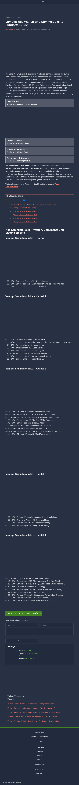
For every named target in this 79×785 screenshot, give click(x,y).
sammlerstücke (33, 613)
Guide (20, 613)
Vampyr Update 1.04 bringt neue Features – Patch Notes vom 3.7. (31, 708)
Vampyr (11, 646)
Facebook (39, 751)
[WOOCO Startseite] (8, 2)
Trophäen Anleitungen (39, 737)
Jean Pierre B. (9, 29)
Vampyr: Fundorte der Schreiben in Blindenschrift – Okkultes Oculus (32, 717)
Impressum (39, 764)
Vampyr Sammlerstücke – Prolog (25, 208)
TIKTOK (39, 755)
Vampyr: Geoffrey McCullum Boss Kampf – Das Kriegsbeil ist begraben (33, 721)
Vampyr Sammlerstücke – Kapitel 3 (25, 218)
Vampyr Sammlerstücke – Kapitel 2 (25, 215)
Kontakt (39, 774)
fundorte (11, 613)
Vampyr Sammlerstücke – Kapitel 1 (25, 211)
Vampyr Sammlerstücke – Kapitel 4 (25, 222)
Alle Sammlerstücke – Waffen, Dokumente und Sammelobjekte (33, 205)
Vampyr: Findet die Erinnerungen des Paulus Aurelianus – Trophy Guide (34, 712)
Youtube (39, 759)
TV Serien (39, 741)
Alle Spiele (39, 732)
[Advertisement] (39, 10)
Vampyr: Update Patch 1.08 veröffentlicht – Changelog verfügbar (31, 704)
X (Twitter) (39, 747)
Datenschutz (39, 769)
